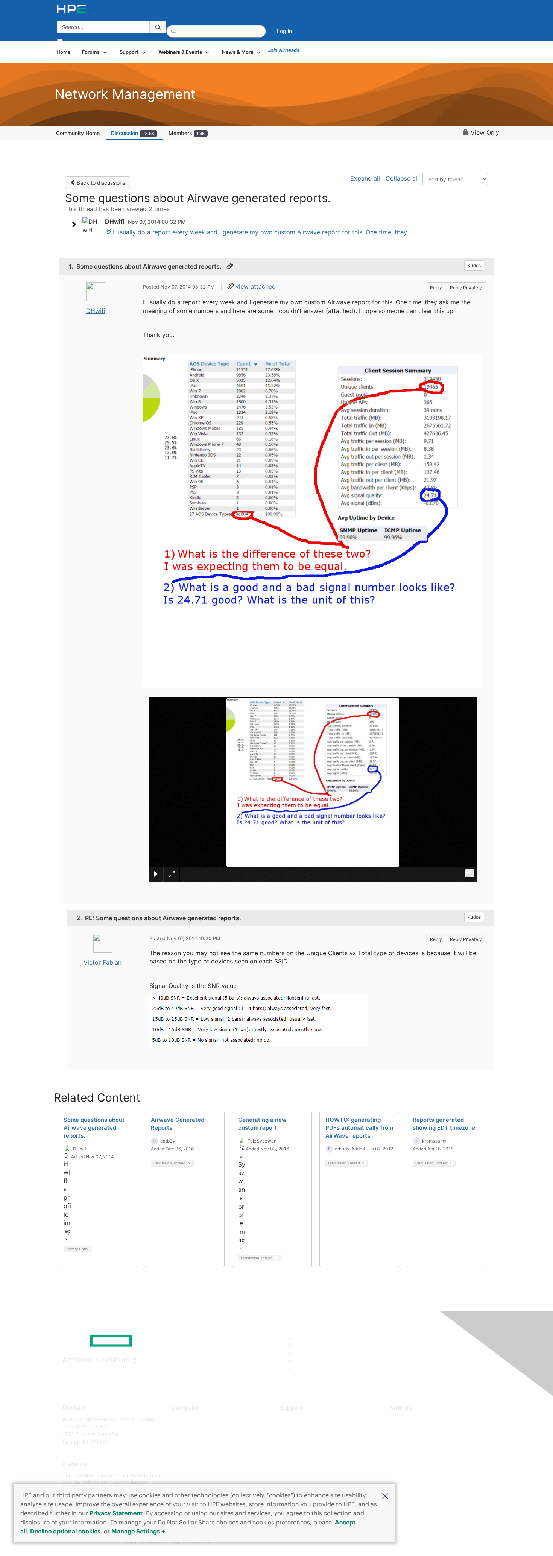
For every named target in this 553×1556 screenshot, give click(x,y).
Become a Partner (410, 1430)
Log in (284, 31)
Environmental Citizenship (202, 1453)
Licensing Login (299, 1463)
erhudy (342, 1149)
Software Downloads (305, 1453)
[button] (385, 1495)
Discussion (133, 133)
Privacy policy (188, 1463)
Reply (436, 287)
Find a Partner (405, 1419)
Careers (180, 1430)
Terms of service (191, 1475)
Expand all (365, 178)
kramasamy (434, 1141)
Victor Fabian (103, 962)
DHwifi (95, 311)
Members (187, 133)
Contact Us (185, 1441)
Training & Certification (307, 1441)
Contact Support (300, 1430)
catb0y (167, 1141)
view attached (255, 286)
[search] (158, 27)
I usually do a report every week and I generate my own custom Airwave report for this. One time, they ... (263, 232)
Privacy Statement (116, 1513)
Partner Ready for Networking (425, 1441)
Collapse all (402, 178)
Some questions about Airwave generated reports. (94, 1127)
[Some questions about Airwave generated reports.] (108, 232)
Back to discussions (100, 182)
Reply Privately (466, 287)
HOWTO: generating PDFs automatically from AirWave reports (359, 1127)
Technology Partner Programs (425, 1453)
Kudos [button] (474, 265)
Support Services (301, 1419)
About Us (182, 1419)
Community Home (78, 133)
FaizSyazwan (262, 1141)
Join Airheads (283, 50)
